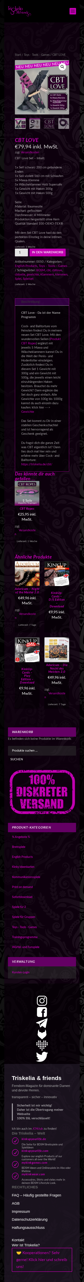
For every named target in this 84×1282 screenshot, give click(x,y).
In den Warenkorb (47, 252)
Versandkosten (30, 152)
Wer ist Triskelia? (26, 1245)
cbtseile (20, 274)
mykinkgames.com (35, 1162)
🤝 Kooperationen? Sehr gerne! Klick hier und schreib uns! (41, 1260)
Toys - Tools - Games (37, 55)
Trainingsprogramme (25, 937)
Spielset (28, 278)
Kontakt (18, 1240)
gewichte (33, 274)
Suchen (16, 759)
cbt (48, 270)
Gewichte (27, 411)
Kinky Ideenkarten (23, 867)
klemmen (61, 274)
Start (18, 55)
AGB (16, 1203)
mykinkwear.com (33, 1174)
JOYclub (37, 1128)
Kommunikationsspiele (26, 877)
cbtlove (57, 270)
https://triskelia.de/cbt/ (36, 464)
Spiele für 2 (19, 907)
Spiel (18, 278)
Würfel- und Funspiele (25, 947)
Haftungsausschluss (28, 1228)
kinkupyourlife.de (34, 1139)
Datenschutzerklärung (30, 1219)
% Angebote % (21, 837)
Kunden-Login (21, 972)
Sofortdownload (22, 897)
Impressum (21, 1212)
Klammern (47, 274)
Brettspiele (18, 847)
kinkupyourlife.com (35, 1150)
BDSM (40, 270)
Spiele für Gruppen (23, 917)
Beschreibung (30, 301)
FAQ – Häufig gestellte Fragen (36, 1195)
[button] (62, 66)
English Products (26, 266)
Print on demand (22, 887)
